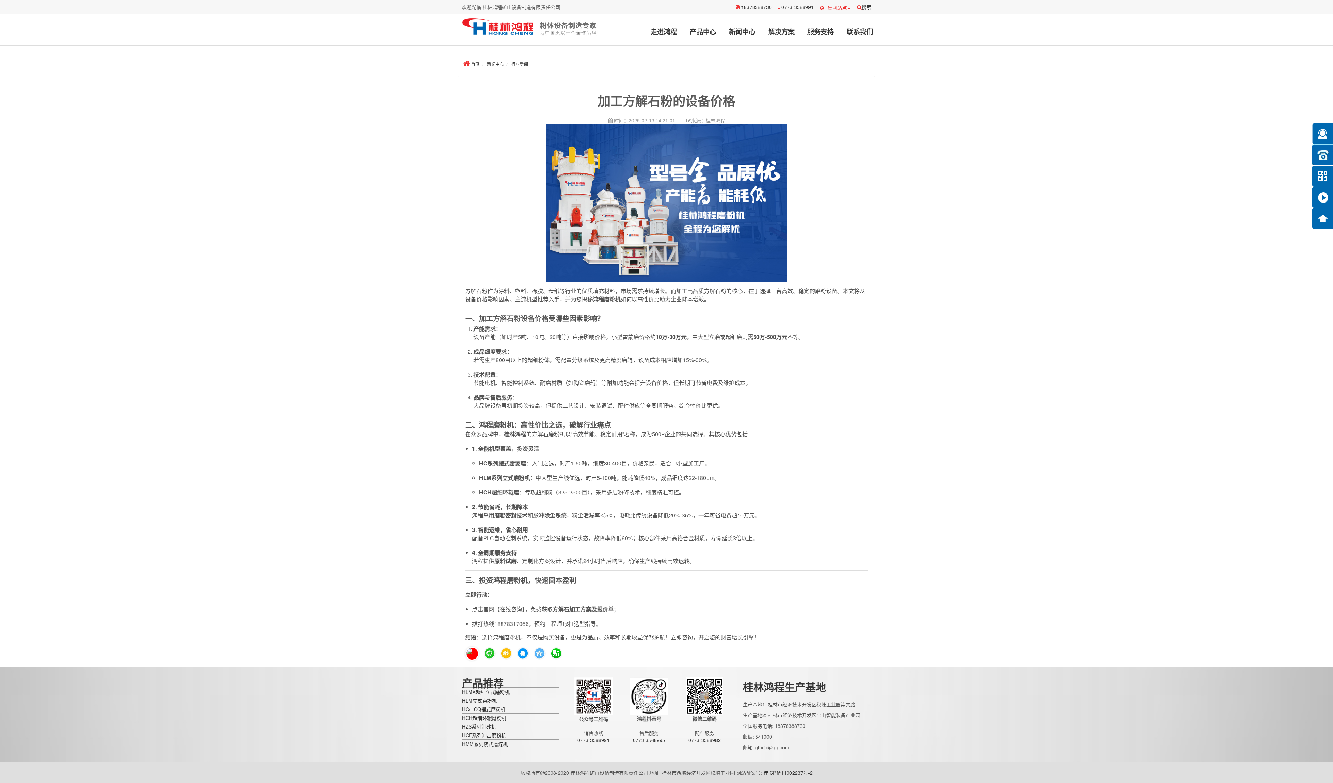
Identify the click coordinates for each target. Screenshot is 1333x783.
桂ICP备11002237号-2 (788, 772)
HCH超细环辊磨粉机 (484, 717)
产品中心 (703, 31)
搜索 (866, 6)
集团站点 (837, 7)
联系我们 (860, 31)
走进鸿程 (664, 31)
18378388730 (756, 6)
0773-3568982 (704, 740)
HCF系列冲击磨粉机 (484, 735)
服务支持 (820, 31)
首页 (475, 64)
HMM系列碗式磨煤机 (485, 743)
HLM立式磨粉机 (479, 700)
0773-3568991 (797, 6)
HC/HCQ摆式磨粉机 (483, 709)
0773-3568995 (649, 740)
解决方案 (781, 31)
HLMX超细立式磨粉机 (486, 691)
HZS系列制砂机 (479, 726)
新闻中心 (742, 31)
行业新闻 (519, 64)
